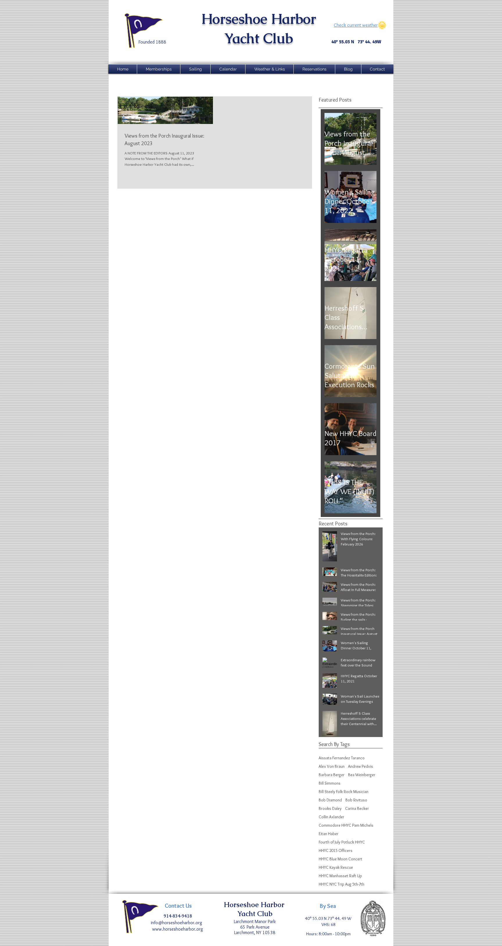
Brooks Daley (330, 808)
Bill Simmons (329, 783)
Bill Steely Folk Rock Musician (343, 791)
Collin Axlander (331, 817)
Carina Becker (357, 808)
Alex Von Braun (332, 766)
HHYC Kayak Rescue (336, 867)
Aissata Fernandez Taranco (342, 758)
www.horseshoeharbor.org (177, 929)
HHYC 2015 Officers (335, 850)
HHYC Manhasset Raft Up (340, 875)
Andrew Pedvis (360, 766)
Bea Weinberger (361, 774)
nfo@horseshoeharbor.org (177, 922)
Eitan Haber (328, 833)
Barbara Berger (332, 774)
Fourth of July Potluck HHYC (342, 842)
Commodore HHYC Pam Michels (346, 825)
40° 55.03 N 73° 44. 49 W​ (328, 918)
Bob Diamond (330, 800)
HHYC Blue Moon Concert (340, 859)
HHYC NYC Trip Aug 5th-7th (341, 884)
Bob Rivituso (356, 800)
